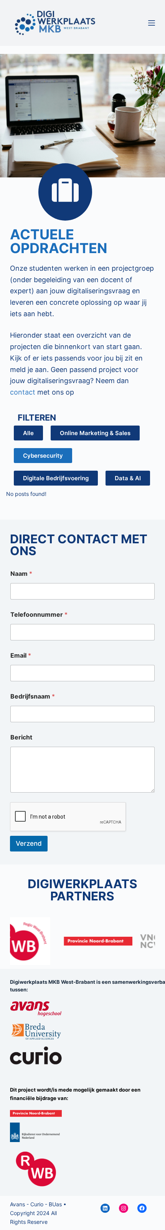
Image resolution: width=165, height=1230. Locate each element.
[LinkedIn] (105, 1208)
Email (20, 655)
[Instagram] (123, 1208)
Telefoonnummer (39, 614)
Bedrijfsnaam (32, 696)
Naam (21, 573)
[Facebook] (142, 1208)
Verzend (29, 843)
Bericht (21, 737)
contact (22, 392)
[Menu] (151, 22)
